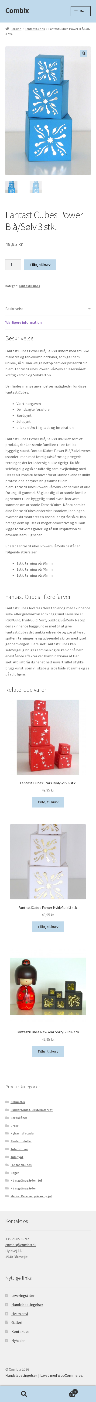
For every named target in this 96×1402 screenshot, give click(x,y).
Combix (17, 10)
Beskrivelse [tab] (14, 308)
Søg (24, 1394)
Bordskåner (18, 1118)
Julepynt (16, 1157)
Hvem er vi (19, 1313)
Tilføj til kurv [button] (48, 802)
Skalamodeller (20, 1141)
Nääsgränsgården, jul (26, 1180)
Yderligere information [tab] (23, 322)
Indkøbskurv (62, 1390)
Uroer (14, 1126)
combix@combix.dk (20, 1244)
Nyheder (18, 1340)
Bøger (14, 1173)
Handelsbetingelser (27, 1304)
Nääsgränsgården (23, 1188)
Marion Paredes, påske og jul (31, 1196)
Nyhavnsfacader (22, 1133)
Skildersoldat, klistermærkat (31, 1110)
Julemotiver (19, 1149)
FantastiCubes (35, 29)
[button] (83, 53)
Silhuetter (17, 1102)
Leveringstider (22, 1295)
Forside (16, 29)
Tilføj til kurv (40, 264)
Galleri (16, 1322)
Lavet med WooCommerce (61, 1375)
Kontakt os (20, 1331)
